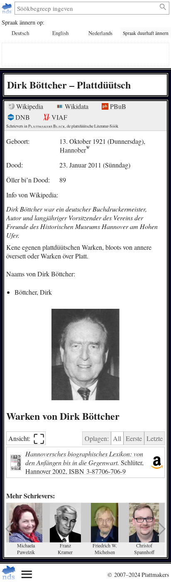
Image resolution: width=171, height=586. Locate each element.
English (60, 33)
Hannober (73, 149)
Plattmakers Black (46, 126)
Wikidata (75, 106)
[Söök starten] (163, 7)
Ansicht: (26, 438)
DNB (22, 117)
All (117, 438)
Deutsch (20, 33)
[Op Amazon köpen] (156, 462)
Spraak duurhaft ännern (146, 33)
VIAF (58, 117)
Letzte (155, 438)
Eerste (134, 438)
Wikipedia (29, 106)
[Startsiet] (8, 8)
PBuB (117, 106)
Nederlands (100, 33)
